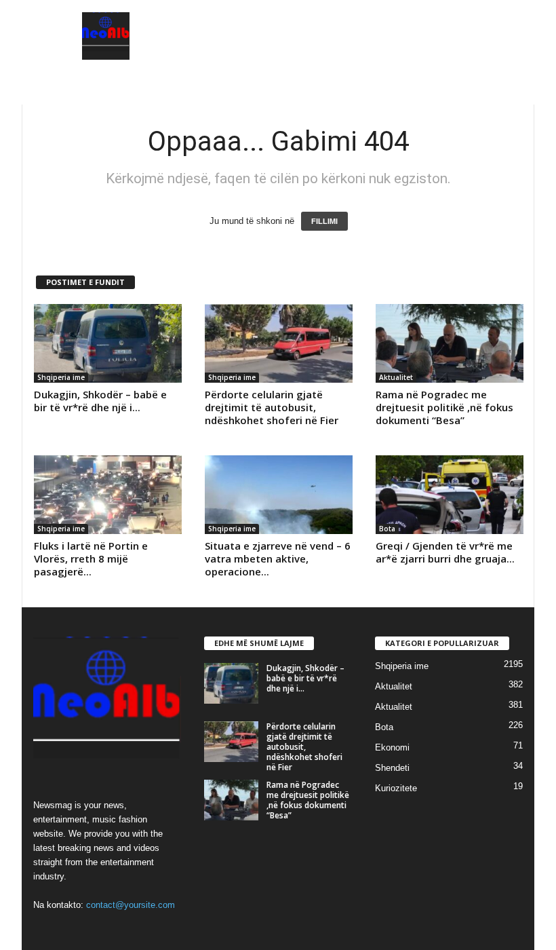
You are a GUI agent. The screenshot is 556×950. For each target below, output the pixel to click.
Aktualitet (396, 377)
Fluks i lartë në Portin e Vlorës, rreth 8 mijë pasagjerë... (91, 558)
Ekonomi (392, 747)
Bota (387, 528)
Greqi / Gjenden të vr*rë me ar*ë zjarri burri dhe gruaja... (445, 552)
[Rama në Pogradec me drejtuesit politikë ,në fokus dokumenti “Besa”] (449, 343)
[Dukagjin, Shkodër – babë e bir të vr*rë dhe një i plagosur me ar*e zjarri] (108, 343)
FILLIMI (324, 221)
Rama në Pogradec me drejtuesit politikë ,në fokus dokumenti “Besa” (444, 407)
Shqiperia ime (61, 377)
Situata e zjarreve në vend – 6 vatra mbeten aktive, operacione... (278, 558)
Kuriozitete (396, 788)
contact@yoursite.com (130, 905)
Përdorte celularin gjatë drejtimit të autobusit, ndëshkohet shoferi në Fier (271, 407)
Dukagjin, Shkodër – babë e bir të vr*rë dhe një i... (100, 400)
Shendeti (392, 768)
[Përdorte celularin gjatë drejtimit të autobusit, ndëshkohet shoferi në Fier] (279, 343)
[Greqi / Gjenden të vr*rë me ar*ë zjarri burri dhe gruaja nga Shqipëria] (449, 494)
